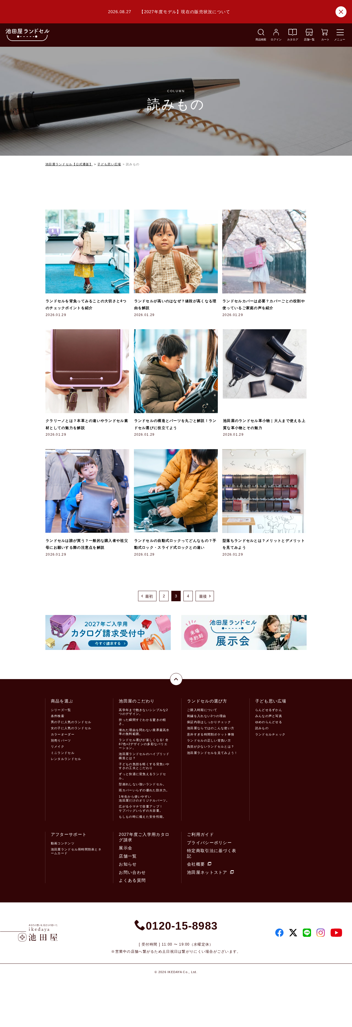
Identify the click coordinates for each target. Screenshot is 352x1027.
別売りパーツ (61, 740)
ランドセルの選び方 (207, 701)
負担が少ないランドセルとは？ (210, 746)
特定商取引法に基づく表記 (211, 853)
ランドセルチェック (270, 734)
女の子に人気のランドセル (71, 728)
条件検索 (57, 716)
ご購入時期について (202, 710)
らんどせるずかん (268, 710)
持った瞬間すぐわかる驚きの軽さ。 (142, 721)
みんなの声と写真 (268, 716)
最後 (203, 596)
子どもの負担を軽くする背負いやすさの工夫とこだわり (144, 766)
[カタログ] (292, 34)
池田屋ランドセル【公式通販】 (69, 164)
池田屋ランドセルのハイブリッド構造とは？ (144, 755)
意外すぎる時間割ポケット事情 (210, 734)
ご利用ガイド (200, 834)
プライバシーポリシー (209, 842)
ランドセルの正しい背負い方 (209, 740)
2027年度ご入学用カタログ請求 (144, 837)
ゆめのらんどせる (268, 722)
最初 (149, 596)
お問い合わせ (132, 872)
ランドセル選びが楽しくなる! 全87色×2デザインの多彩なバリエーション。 (143, 743)
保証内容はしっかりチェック (209, 722)
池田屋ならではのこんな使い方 (210, 728)
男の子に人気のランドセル (71, 722)
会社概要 (196, 864)
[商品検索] (261, 34)
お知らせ (128, 864)
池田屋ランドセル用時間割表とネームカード (76, 851)
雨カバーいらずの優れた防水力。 (144, 790)
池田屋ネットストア (207, 872)
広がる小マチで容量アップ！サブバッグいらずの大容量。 (141, 808)
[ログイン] (276, 34)
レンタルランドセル (66, 758)
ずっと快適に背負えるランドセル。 (142, 775)
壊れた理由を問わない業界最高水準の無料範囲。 (144, 731)
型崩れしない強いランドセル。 (142, 784)
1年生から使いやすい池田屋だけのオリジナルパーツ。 (144, 798)
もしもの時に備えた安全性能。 (142, 816)
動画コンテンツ (63, 843)
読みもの (262, 728)
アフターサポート (69, 834)
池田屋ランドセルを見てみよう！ (212, 752)
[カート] (324, 34)
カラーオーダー (63, 734)
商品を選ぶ (62, 701)
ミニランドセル (63, 752)
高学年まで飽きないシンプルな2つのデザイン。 (143, 711)
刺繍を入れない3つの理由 (206, 716)
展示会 (125, 847)
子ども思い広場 (109, 164)
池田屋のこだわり (137, 701)
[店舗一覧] (309, 34)
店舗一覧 (128, 856)
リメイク (57, 746)
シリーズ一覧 (61, 710)
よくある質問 (132, 880)
